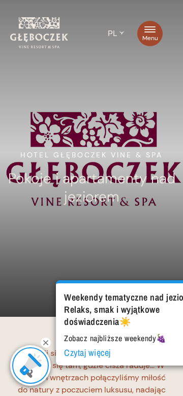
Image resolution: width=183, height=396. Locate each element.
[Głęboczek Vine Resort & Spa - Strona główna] (39, 45)
